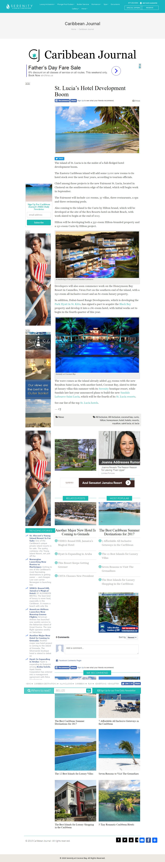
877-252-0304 (133, 3)
